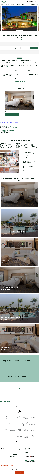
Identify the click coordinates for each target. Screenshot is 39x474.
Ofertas (1, 4)
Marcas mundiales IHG (16, 449)
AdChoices (27, 453)
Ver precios (34, 47)
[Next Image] (21, 31)
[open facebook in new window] (17, 388)
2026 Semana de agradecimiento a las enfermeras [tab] (3, 145)
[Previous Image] (17, 31)
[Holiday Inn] (3, 2)
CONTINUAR (19, 472)
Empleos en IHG (27, 448)
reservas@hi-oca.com (14, 127)
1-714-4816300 (8, 126)
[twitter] (4, 449)
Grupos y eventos (33, 4)
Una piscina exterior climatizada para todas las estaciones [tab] (27, 145)
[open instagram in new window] (19, 388)
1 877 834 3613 (12, 456)
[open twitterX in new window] (22, 388)
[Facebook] (1, 449)
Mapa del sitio (15, 454)
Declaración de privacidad (6, 469)
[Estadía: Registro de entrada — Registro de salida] (5, 48)
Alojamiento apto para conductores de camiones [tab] (34, 146)
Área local (26, 4)
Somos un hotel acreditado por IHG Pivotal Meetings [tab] (19, 145)
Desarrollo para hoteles (29, 449)
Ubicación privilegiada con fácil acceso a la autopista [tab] (10, 145)
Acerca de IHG (15, 448)
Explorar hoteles (15, 450)
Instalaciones (12, 4)
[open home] (1, 405)
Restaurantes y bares (20, 4)
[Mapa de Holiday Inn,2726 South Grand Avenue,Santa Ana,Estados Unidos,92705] (9, 122)
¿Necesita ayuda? (28, 450)
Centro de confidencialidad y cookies (30, 452)
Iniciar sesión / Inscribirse (32, 1)
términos (4, 468)
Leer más (6, 66)
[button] (37, 1)
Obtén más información (30, 460)
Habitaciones (6, 4)
